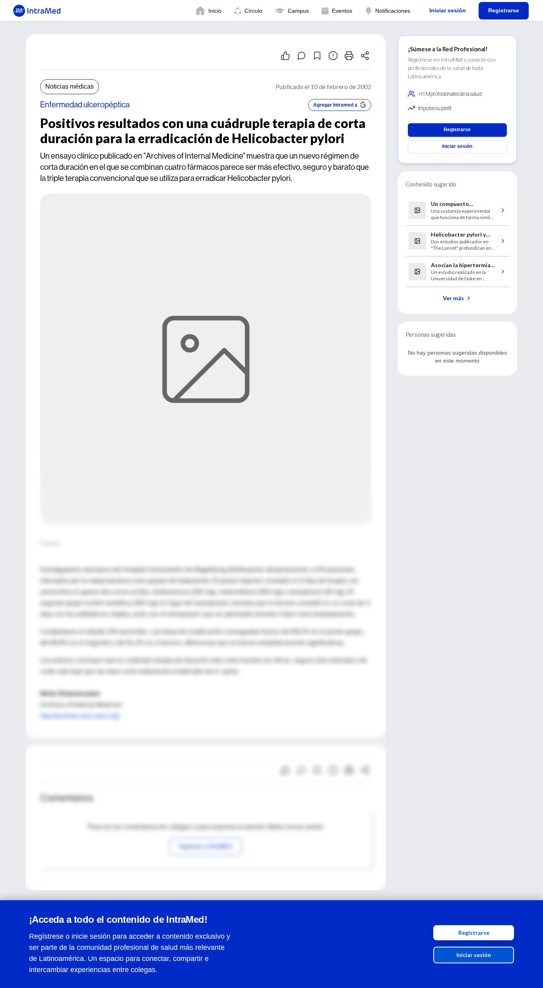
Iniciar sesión (473, 954)
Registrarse (473, 932)
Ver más (453, 298)
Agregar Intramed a (335, 105)
